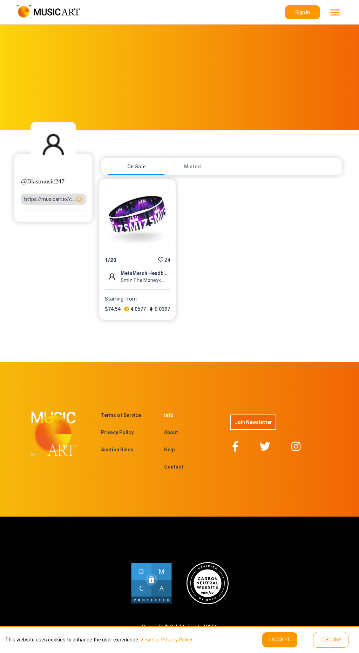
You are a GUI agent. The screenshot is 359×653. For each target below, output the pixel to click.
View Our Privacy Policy (166, 639)
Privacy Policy (117, 432)
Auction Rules (117, 449)
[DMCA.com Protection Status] (151, 583)
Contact (173, 467)
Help (169, 449)
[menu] (334, 12)
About (171, 432)
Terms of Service (121, 415)
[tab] (136, 166)
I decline (330, 639)
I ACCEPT (279, 639)
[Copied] (79, 199)
